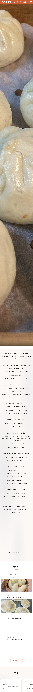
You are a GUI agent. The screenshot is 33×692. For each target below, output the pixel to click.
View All (15, 660)
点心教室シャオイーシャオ (13, 2)
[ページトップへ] (29, 690)
